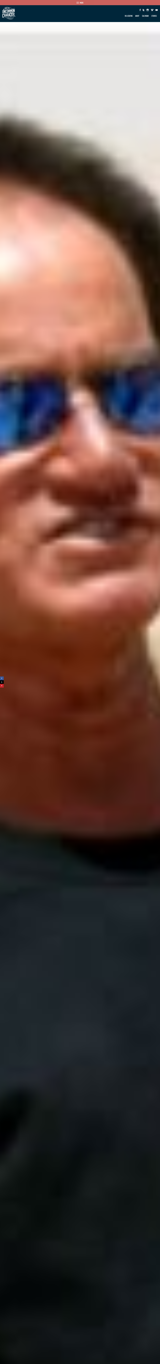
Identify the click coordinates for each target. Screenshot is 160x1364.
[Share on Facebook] (2, 678)
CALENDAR (145, 15)
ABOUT (137, 15)
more (81, 2)
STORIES (154, 15)
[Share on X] (2, 682)
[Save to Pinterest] (2, 686)
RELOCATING (129, 15)
